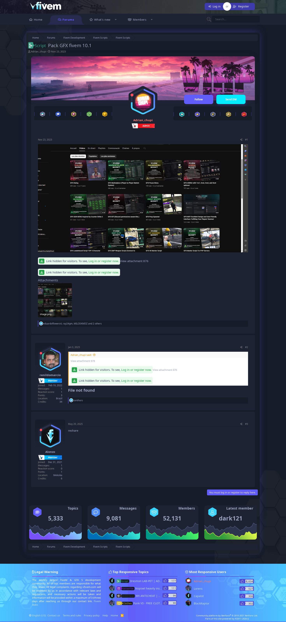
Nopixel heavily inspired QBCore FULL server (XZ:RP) (162, 588)
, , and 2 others (72, 323)
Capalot (199, 596)
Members (140, 19)
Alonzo (50, 452)
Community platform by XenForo (227, 615)
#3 (246, 424)
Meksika (57, 475)
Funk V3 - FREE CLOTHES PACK (147, 603)
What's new (102, 19)
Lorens (198, 588)
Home (38, 19)
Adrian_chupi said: (81, 355)
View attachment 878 (83, 361)
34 (61, 401)
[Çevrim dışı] (132, 95)
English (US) (39, 615)
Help (105, 615)
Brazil (59, 398)
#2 (246, 347)
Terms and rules (72, 615)
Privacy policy (92, 615)
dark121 (230, 518)
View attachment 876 (134, 261)
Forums (68, 19)
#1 (246, 139)
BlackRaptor (201, 603)
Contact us (53, 615)
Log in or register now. (104, 261)
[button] (115, 20)
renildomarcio (50, 375)
